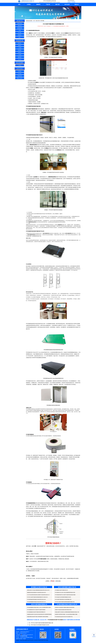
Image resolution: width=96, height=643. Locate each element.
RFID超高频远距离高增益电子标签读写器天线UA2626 (36, 599)
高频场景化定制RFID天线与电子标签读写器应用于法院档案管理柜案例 (39, 614)
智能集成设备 (19, 23)
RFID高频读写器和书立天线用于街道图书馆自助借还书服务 (65, 594)
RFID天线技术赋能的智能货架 (53, 537)
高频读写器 (20, 25)
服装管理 (19, 57)
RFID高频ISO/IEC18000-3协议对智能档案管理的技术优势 (65, 592)
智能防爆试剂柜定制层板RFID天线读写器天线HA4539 (36, 592)
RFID (47, 36)
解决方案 (58, 4)
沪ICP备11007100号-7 (23, 633)
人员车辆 (19, 47)
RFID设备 (39, 640)
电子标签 (19, 32)
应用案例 (19, 65)
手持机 (19, 30)
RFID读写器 (31, 640)
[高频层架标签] (52, 500)
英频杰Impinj (27, 640)
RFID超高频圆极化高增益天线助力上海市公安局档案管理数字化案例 (39, 607)
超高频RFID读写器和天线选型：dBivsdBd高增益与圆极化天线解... (66, 614)
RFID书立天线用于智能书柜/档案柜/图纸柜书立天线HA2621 (37, 597)
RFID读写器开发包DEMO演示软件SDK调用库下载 (63, 616)
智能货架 (45, 514)
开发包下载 (20, 75)
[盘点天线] (53, 430)
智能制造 (19, 45)
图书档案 (19, 50)
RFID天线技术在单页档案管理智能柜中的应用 (63, 597)
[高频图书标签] (52, 452)
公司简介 (29, 4)
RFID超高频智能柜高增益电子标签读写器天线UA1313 (36, 601)
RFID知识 (19, 71)
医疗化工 (19, 43)
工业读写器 (35, 640)
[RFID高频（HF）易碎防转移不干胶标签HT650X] (53, 476)
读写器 (50, 187)
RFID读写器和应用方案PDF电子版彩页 (55, 619)
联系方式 (77, 4)
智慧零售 (19, 52)
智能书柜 (58, 327)
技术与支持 (67, 4)
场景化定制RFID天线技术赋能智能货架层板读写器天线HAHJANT (38, 590)
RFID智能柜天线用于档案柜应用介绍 (61, 590)
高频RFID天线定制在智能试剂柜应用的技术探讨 (63, 609)
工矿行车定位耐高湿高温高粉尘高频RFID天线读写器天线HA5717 (38, 594)
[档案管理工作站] (53, 259)
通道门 (19, 37)
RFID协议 (19, 73)
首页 (19, 4)
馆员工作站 (47, 110)
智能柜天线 (30, 380)
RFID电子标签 (22, 640)
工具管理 (19, 54)
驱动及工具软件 (19, 78)
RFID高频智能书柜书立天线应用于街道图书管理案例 (36, 609)
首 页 (34, 20)
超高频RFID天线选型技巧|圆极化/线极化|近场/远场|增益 (64, 607)
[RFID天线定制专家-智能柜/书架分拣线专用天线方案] (26, 1)
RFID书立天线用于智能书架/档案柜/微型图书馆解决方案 (64, 601)
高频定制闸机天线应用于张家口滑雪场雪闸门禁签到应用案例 (37, 616)
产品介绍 (48, 4)
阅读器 (47, 640)
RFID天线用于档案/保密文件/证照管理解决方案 (63, 599)
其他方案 (19, 59)
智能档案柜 (49, 380)
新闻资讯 (38, 4)
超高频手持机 (43, 640)
